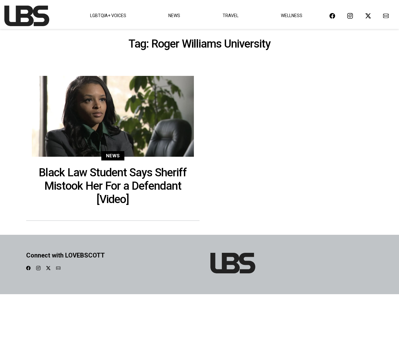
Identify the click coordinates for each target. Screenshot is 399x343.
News (174, 15)
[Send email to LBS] (386, 16)
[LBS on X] (368, 16)
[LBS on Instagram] (350, 16)
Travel (230, 15)
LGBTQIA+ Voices (108, 15)
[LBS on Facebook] (332, 16)
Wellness (291, 15)
